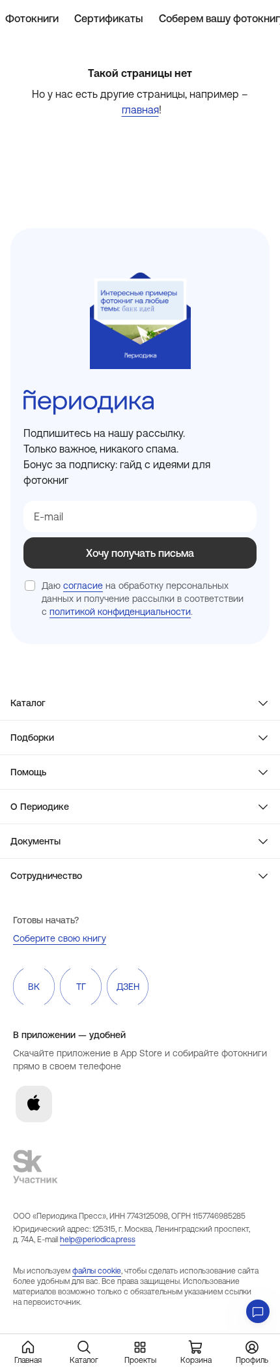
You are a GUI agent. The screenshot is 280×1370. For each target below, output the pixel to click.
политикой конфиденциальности (120, 611)
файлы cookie (96, 1270)
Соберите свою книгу (59, 938)
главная (140, 109)
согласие (83, 585)
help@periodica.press (97, 1239)
